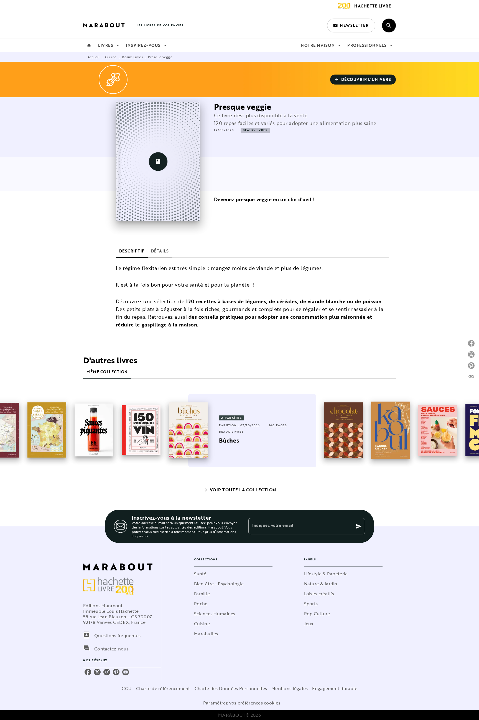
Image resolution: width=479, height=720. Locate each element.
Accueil (94, 56)
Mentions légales (289, 688)
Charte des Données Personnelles (231, 688)
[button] (351, 25)
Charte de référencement (163, 688)
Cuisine (111, 56)
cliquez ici (140, 535)
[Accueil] (106, 25)
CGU (127, 688)
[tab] (89, 45)
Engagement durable (334, 688)
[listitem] (88, 672)
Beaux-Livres (132, 56)
